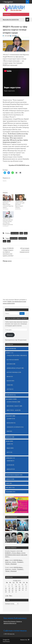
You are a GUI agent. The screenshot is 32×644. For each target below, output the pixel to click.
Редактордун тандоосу (13, 475)
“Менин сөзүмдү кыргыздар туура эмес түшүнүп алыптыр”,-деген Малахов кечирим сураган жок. (8, 221)
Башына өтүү (23, 640)
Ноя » (10, 596)
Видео (21, 233)
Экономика (9, 492)
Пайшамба (9, 458)
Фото (8, 452)
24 (16, 590)
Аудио (8, 444)
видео (4, 241)
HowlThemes (6, 641)
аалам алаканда (13, 238)
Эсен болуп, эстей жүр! (13, 427)
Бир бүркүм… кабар (12, 406)
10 (16, 586)
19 (22, 588)
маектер (9, 381)
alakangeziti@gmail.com (10, 623)
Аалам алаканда (14, 233)
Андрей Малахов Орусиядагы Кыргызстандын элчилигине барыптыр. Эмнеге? (8, 204)
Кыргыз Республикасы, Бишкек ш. (13, 621)
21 (6, 590)
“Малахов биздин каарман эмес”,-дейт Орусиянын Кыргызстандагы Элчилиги (19, 204)
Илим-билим (10, 348)
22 (9, 590)
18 (19, 588)
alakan (6, 560)
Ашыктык (10, 461)
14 (6, 588)
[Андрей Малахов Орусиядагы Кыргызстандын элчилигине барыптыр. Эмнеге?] (8, 197)
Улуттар (9, 389)
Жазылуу (10, 335)
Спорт (7, 483)
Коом (7, 353)
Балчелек (9, 465)
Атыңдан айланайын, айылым (16, 355)
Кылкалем (10, 423)
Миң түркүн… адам (12, 410)
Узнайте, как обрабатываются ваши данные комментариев (14, 302)
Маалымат (9, 399)
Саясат (8, 479)
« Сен (6, 596)
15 (9, 588)
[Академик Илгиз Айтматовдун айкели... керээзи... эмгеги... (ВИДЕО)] (11, 525)
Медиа (25, 233)
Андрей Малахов (22, 238)
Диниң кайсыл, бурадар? (14, 368)
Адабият (9, 418)
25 (19, 590)
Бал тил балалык (12, 359)
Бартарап (9, 364)
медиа (8, 241)
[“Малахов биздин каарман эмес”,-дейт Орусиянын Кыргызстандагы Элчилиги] (20, 197)
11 (19, 586)
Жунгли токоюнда (12, 372)
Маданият (9, 416)
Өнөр (8, 431)
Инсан (8, 376)
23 (12, 590)
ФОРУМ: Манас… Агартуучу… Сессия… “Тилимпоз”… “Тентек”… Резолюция (14, 562)
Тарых (8, 385)
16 (12, 588)
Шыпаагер (10, 469)
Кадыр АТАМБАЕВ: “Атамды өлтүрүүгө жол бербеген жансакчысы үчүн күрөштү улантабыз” (8, 252)
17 (16, 588)
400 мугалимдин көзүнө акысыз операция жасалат (24, 250)
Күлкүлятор (9, 395)
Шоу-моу (8, 487)
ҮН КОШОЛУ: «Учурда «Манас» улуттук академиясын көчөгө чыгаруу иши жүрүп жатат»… (16, 554)
